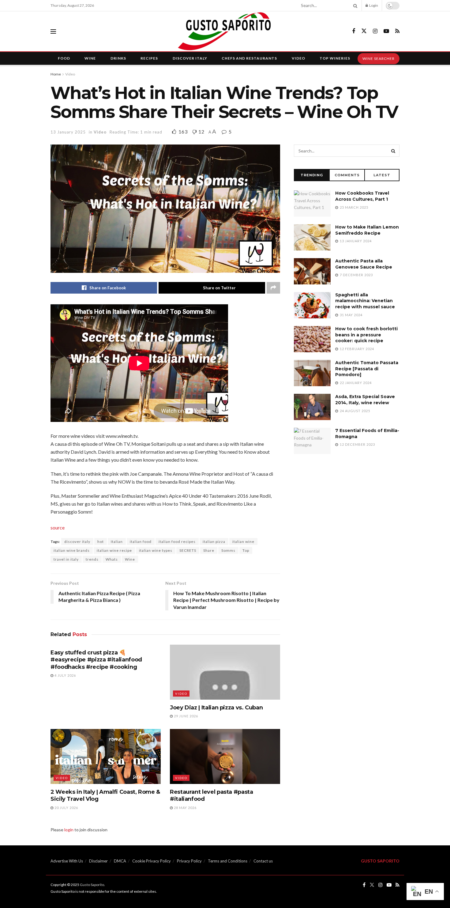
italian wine (243, 541)
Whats (112, 559)
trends (92, 559)
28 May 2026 (185, 808)
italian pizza (214, 541)
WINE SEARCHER (378, 58)
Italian (117, 541)
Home (56, 74)
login (68, 829)
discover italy (77, 541)
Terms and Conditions (227, 861)
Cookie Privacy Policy (151, 861)
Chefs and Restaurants (249, 58)
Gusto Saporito (92, 884)
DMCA (120, 861)
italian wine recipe (114, 550)
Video (298, 58)
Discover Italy (190, 58)
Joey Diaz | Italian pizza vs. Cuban (216, 707)
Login (373, 5)
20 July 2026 (66, 808)
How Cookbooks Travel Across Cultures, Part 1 (362, 196)
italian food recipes (177, 541)
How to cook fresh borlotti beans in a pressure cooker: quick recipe (366, 334)
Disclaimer (98, 861)
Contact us (263, 861)
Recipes (149, 58)
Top (245, 550)
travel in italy (66, 559)
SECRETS (187, 550)
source (58, 527)
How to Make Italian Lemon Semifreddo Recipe (367, 230)
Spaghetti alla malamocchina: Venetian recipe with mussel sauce (365, 300)
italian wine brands (72, 550)
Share (208, 550)
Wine (90, 58)
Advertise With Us (67, 861)
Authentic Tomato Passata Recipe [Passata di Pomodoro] (366, 368)
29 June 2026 (185, 716)
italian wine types (155, 550)
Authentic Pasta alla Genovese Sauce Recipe (363, 264)
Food (64, 58)
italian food (141, 541)
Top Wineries (335, 58)
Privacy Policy (189, 861)
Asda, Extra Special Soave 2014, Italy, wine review (365, 399)
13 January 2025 (68, 132)
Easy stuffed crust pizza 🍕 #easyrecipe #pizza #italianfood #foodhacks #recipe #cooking (96, 659)
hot (100, 541)
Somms (228, 550)
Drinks (118, 58)
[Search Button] (354, 5)
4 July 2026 (65, 675)
